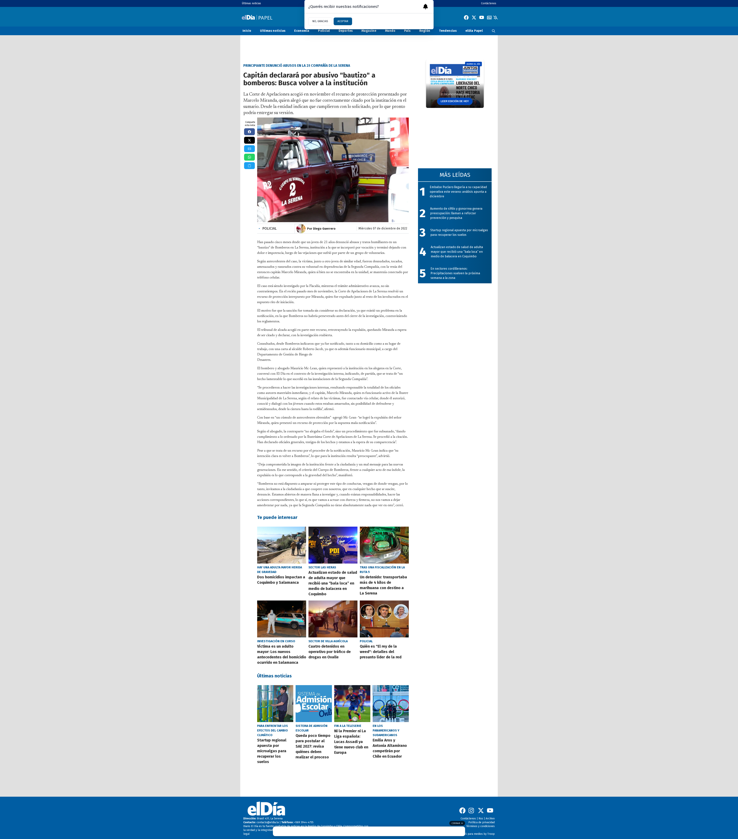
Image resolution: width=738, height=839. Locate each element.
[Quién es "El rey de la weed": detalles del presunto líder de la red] (384, 618)
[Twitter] (474, 17)
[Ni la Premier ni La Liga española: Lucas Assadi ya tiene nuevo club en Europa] (352, 703)
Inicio (247, 31)
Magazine (369, 31)
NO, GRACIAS (320, 21)
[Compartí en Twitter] (249, 140)
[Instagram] (472, 810)
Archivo (490, 818)
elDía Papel (474, 31)
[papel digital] (489, 17)
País (407, 31)
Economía (301, 31)
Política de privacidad (481, 822)
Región (424, 31)
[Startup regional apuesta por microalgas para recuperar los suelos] (275, 703)
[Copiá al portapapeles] (249, 165)
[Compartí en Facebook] (249, 131)
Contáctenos (488, 3)
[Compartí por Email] (249, 148)
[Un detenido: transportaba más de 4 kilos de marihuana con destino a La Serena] (384, 545)
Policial (324, 31)
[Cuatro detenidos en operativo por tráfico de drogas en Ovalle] (332, 618)
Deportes (346, 31)
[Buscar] (493, 31)
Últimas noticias (251, 3)
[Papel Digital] (257, 17)
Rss (481, 818)
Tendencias (448, 31)
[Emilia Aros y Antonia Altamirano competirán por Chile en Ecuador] (391, 703)
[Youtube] (481, 17)
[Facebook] (466, 17)
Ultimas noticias (272, 31)
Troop (491, 834)
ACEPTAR (342, 21)
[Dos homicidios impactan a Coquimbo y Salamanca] (281, 545)
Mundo (390, 31)
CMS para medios (472, 834)
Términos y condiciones (480, 826)
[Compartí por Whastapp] (249, 157)
